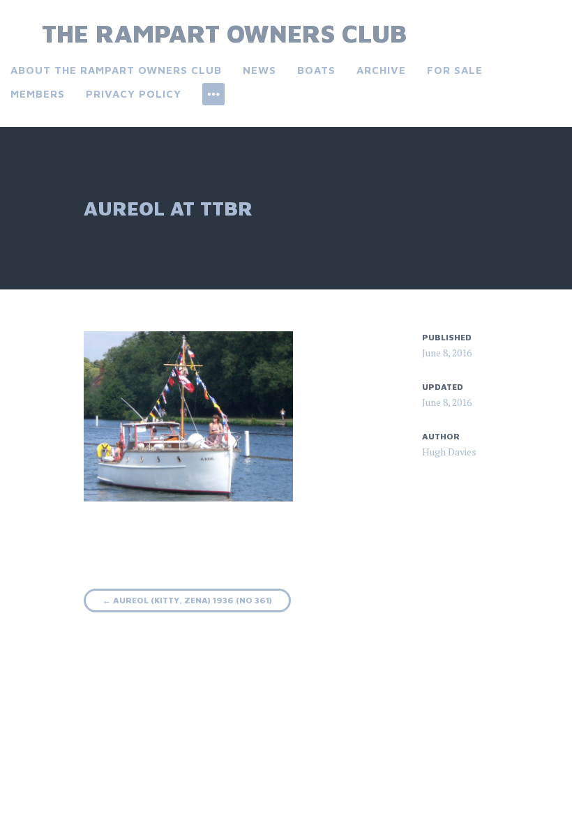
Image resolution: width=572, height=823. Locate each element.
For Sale (455, 70)
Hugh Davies (449, 451)
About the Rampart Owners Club (116, 70)
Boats (316, 70)
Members (37, 94)
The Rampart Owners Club (224, 33)
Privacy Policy (133, 94)
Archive (381, 70)
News (259, 70)
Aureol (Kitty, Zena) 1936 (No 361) (187, 600)
